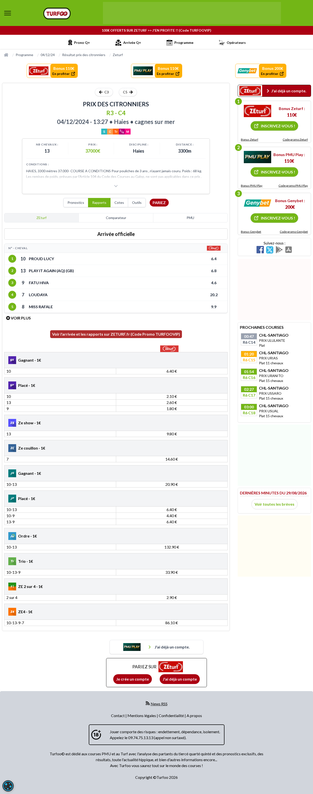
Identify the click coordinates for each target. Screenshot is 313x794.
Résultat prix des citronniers (83, 55)
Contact (118, 715)
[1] (257, 111)
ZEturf (41, 218)
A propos (194, 715)
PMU (190, 218)
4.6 (213, 282)
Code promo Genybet (294, 231)
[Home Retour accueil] (57, 13)
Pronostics (75, 202)
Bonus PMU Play (251, 185)
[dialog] (8, 786)
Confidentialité (172, 715)
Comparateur (116, 218)
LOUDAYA (38, 294)
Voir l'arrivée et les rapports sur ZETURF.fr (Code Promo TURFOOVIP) (116, 334)
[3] (257, 203)
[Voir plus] (116, 186)
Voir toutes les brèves (274, 504)
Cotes (119, 202)
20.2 (214, 294)
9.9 (213, 306)
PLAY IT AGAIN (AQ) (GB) (51, 270)
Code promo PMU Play (293, 185)
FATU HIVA (39, 282)
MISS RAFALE (41, 306)
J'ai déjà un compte (180, 679)
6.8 (213, 270)
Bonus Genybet (251, 231)
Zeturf (118, 55)
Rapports (99, 202)
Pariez (159, 202)
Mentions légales (142, 715)
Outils (137, 202)
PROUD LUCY (41, 258)
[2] (257, 157)
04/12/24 (48, 55)
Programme (24, 55)
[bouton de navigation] (7, 13)
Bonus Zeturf (249, 139)
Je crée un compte (132, 679)
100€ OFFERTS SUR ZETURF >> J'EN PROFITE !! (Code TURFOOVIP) (156, 30)
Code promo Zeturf (295, 139)
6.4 (213, 258)
